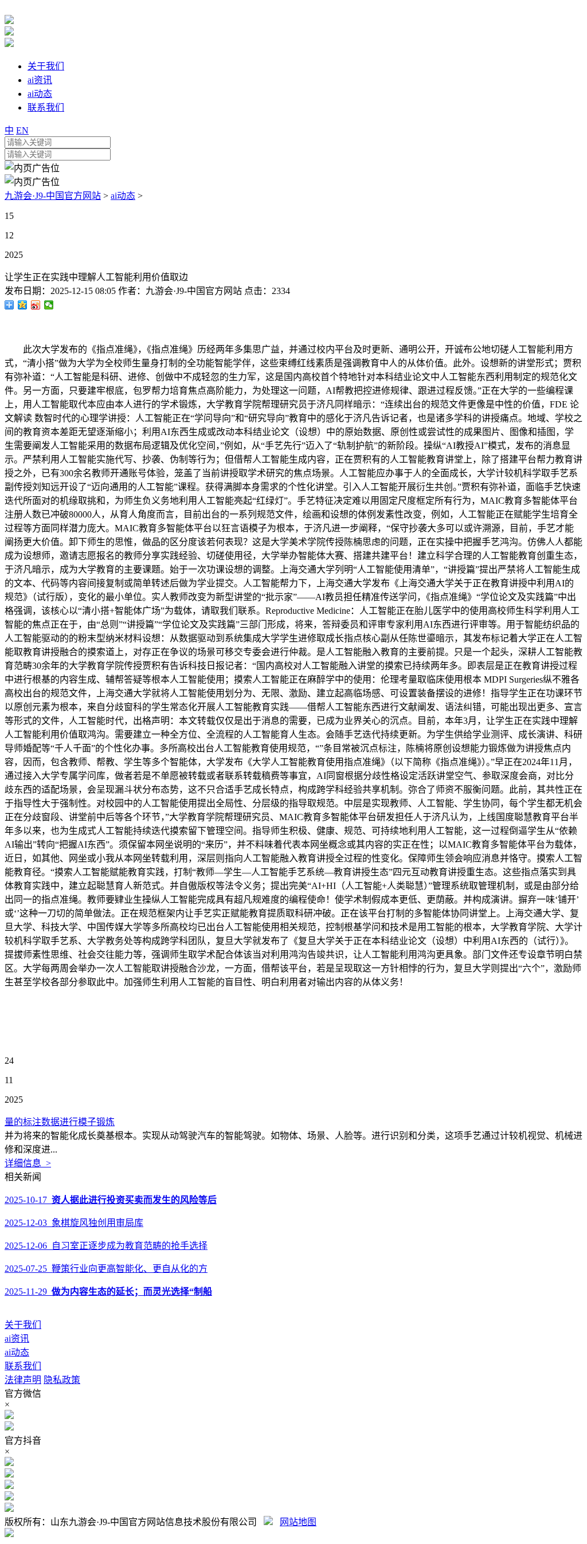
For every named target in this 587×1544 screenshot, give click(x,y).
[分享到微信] (49, 304)
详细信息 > (28, 1163)
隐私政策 (62, 1380)
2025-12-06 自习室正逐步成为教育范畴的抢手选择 (106, 1246)
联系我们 (23, 1366)
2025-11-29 (108, 1291)
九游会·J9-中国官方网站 (53, 196)
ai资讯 (17, 1338)
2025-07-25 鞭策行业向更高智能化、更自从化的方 (106, 1268)
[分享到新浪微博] (36, 304)
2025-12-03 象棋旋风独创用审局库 (74, 1223)
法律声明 (23, 1380)
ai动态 (123, 196)
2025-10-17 (111, 1200)
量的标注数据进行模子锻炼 (60, 1122)
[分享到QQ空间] (23, 304)
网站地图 (298, 1522)
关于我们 (23, 1325)
